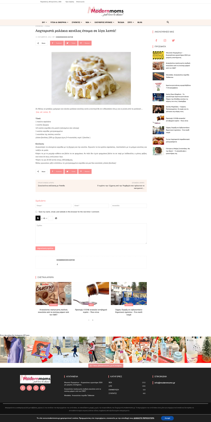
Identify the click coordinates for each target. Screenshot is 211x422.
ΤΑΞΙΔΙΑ (121, 22)
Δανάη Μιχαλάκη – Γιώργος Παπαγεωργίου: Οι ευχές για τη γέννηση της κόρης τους (177, 109)
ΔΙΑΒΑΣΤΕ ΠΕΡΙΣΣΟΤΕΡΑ (144, 418)
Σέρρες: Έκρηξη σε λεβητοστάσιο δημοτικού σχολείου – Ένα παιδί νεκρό (128, 312)
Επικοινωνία (80, 2)
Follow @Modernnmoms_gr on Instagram (107, 365)
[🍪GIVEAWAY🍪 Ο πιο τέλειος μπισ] (145, 350)
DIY (43, 22)
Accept (167, 418)
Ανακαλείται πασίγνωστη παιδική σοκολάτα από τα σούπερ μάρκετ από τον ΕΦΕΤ (53, 312)
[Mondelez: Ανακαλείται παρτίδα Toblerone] (158, 76)
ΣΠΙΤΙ (130, 22)
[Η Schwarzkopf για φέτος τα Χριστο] (171, 350)
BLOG (139, 22)
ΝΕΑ (87, 22)
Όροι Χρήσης (70, 2)
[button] (168, 22)
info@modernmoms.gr (165, 383)
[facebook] (57, 264)
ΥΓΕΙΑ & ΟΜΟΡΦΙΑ (58, 22)
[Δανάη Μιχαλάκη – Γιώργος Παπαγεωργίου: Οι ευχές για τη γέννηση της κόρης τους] (158, 109)
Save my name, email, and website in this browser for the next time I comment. (69, 212)
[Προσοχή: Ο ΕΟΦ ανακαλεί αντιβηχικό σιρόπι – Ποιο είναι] (91, 293)
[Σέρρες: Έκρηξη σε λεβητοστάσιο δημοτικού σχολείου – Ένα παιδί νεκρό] (129, 293)
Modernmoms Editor (64, 37)
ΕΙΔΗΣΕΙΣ (53, 305)
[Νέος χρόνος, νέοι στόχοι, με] (92, 350)
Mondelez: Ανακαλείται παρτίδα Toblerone (79, 395)
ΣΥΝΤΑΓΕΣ (76, 22)
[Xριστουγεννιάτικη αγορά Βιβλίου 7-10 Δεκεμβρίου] (158, 87)
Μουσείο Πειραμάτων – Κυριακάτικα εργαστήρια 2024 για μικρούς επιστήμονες (178, 55)
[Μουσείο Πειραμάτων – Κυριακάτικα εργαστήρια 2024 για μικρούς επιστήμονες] (158, 55)
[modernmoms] (105, 12)
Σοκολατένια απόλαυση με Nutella (51, 186)
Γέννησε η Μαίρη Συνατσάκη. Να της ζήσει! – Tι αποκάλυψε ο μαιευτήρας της (178, 151)
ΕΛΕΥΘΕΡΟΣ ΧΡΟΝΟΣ (103, 22)
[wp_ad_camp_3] (43, 112)
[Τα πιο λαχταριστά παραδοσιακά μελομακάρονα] (158, 141)
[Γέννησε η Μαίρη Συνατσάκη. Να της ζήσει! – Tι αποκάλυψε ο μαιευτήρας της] (158, 151)
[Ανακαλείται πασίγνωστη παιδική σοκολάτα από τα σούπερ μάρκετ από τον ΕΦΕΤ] (53, 293)
